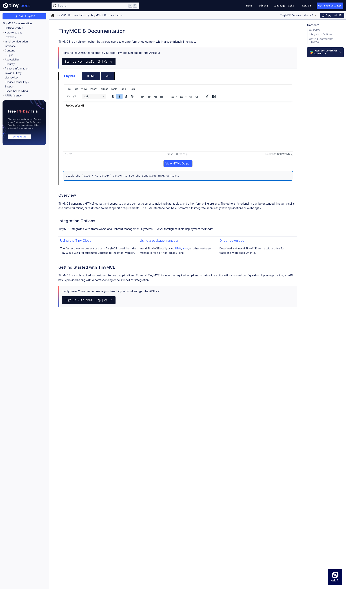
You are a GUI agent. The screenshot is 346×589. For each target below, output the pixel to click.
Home (249, 5)
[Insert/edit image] (214, 96)
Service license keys (17, 82)
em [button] (70, 153)
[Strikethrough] (132, 96)
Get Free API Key (330, 5)
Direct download (231, 240)
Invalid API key (13, 73)
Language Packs (284, 5)
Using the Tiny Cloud (76, 240)
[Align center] (149, 96)
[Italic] (119, 96)
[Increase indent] (197, 96)
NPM (178, 248)
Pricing (263, 5)
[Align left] (143, 96)
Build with (270, 153)
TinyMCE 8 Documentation (107, 15)
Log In (306, 5)
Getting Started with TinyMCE (321, 40)
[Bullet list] (172, 96)
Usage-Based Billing (16, 91)
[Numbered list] (181, 96)
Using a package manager (159, 240)
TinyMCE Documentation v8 (296, 15)
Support (9, 86)
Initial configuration (16, 41)
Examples (10, 37)
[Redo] (75, 96)
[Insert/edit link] (208, 96)
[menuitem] (68, 88)
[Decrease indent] (191, 96)
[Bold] (113, 96)
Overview (314, 29)
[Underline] (126, 96)
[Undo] (68, 96)
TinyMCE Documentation (17, 23)
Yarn (185, 248)
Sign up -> (89, 61)
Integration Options (320, 34)
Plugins (9, 55)
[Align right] (155, 96)
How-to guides (13, 32)
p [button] (65, 153)
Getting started (14, 28)
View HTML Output (177, 163)
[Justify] (162, 96)
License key (12, 77)
